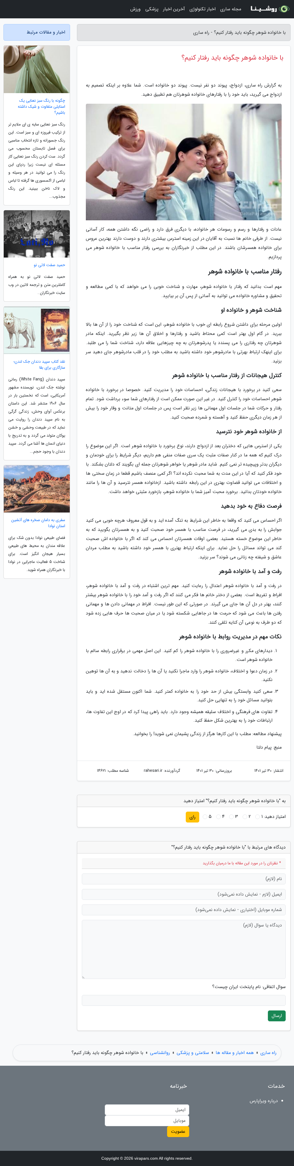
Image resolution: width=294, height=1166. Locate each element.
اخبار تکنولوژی (202, 9)
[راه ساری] (269, 9)
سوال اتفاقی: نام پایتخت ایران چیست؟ (249, 987)
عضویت (178, 1131)
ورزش (135, 9)
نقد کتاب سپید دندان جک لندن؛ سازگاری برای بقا (39, 365)
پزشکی (151, 9)
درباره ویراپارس (264, 1100)
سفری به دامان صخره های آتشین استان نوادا (38, 523)
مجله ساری (230, 9)
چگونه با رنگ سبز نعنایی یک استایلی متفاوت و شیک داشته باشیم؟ (41, 107)
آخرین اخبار (174, 9)
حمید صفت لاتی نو (49, 265)
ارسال (277, 1015)
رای (192, 816)
